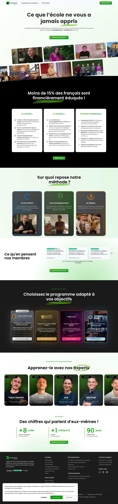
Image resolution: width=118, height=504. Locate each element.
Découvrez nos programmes (59, 442)
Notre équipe (46, 3)
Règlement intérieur (77, 494)
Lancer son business (71, 339)
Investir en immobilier (46, 339)
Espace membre (106, 3)
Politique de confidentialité (94, 494)
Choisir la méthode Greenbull (59, 270)
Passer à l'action (59, 158)
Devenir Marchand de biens (22, 339)
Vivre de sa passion (96, 339)
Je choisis (44, 497)
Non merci (69, 497)
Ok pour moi (56, 497)
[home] (12, 3)
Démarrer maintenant (59, 37)
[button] (30, 3)
